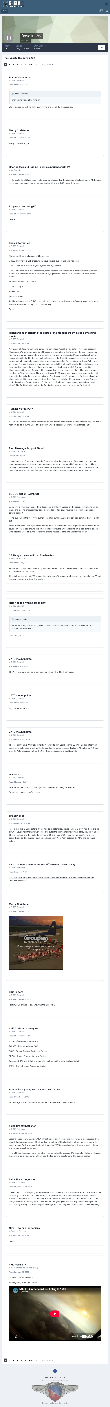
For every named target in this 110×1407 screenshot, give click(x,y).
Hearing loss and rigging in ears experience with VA (39, 167)
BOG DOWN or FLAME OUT (25, 493)
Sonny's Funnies (18, 558)
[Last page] (37, 64)
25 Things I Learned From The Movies (31, 555)
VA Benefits (16, 170)
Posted (18, 85)
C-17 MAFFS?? (17, 1264)
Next (31, 65)
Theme (48, 1377)
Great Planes (16, 815)
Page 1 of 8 (47, 65)
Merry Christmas (19, 130)
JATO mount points (20, 659)
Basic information (19, 243)
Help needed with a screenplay (27, 602)
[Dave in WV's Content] (101, 47)
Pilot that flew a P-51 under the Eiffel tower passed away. (42, 864)
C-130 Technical (18, 451)
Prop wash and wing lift (22, 206)
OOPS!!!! (14, 774)
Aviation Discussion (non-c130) (24, 1268)
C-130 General (17, 80)
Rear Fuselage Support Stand (26, 448)
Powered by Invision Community (55, 1403)
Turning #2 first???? (21, 408)
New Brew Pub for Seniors (24, 1228)
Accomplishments (20, 77)
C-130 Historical (18, 867)
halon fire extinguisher (22, 1125)
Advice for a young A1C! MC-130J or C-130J (35, 1089)
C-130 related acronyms (23, 1028)
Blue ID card (16, 992)
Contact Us (60, 1377)
